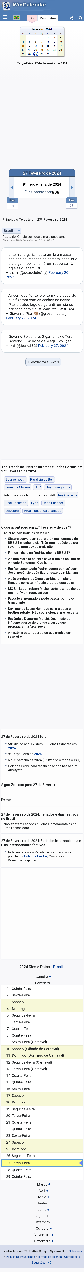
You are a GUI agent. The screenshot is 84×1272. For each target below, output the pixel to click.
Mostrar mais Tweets (43, 362)
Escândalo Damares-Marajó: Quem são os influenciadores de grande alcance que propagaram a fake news (39, 622)
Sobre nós (75, 1251)
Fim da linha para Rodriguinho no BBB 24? (39, 553)
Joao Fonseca (53, 503)
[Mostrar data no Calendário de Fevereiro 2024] (42, 49)
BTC (38, 487)
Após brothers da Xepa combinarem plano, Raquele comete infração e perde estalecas (41, 581)
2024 (12, 748)
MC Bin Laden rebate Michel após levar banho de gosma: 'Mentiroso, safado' (44, 591)
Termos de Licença (50, 1257)
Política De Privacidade (20, 1257)
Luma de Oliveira (17, 487)
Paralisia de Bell (41, 480)
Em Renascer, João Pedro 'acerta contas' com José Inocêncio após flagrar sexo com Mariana (43, 570)
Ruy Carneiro (67, 495)
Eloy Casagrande (58, 487)
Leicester (12, 511)
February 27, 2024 (21, 318)
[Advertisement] (42, 120)
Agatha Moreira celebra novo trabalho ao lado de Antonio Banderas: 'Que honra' (44, 561)
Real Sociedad (15, 503)
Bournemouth (15, 480)
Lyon (34, 503)
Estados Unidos (35, 856)
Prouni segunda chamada (42, 511)
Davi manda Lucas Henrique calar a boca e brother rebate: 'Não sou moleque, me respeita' (43, 610)
